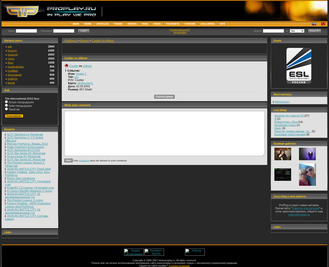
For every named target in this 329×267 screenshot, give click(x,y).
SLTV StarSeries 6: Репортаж (25, 134)
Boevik (11, 82)
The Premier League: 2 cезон (25, 200)
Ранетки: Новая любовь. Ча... (292, 131)
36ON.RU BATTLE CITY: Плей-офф (29, 169)
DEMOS (132, 23)
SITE (222, 23)
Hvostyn (12, 50)
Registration (179, 32)
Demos (84, 40)
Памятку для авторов (305, 208)
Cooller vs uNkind (102, 40)
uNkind (87, 66)
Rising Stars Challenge (21, 178)
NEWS (87, 23)
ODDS (157, 23)
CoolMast (13, 70)
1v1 (76, 77)
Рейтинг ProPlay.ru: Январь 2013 (27, 143)
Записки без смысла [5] (289, 115)
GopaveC (13, 54)
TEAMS (118, 23)
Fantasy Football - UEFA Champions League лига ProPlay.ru (28, 205)
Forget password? (180, 29)
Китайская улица (285, 125)
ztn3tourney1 (85, 83)
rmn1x (11, 58)
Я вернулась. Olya (285, 122)
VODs (145, 23)
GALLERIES (208, 23)
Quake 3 (81, 73)
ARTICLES (102, 23)
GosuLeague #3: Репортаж (24, 156)
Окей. (277, 128)
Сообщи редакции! (179, 265)
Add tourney (282, 101)
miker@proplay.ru (299, 214)
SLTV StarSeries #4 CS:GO (23, 150)
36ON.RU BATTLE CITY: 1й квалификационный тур (22, 211)
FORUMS (190, 23)
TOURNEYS (172, 23)
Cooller (73, 66)
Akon (10, 62)
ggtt (10, 46)
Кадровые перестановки (290, 134)
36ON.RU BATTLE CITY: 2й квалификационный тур (22, 195)
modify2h (12, 78)
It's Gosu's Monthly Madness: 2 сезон (29, 190)
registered (84, 160)
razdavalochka (16, 66)
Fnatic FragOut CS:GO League (25, 147)
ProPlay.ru (71, 40)
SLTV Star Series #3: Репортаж (26, 153)
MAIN (76, 23)
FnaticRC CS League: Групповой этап (30, 187)
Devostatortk (15, 74)
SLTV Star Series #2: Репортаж (26, 159)
